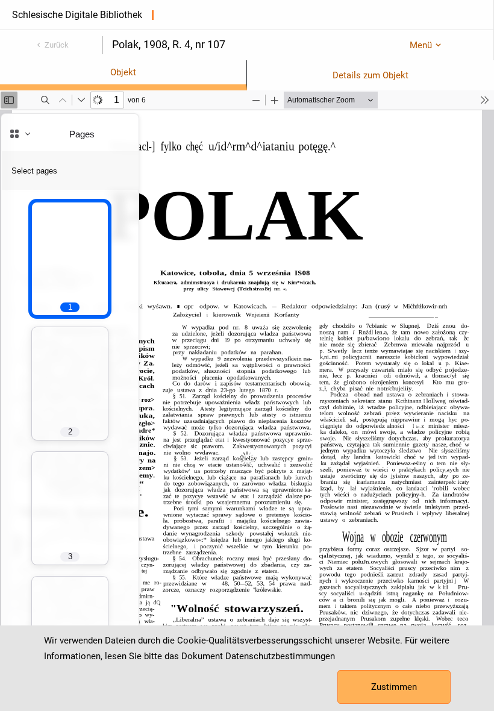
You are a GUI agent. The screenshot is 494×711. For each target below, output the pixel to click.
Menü (421, 45)
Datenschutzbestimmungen (280, 656)
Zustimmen (394, 686)
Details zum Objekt (370, 75)
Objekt (123, 72)
